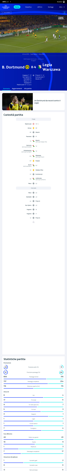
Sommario (6, 88)
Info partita (27, 88)
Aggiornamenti (17, 88)
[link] (17, 7)
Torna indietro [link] (7, 12)
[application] (33, 34)
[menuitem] (18, 7)
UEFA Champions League (5, 7)
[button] (61, 7)
